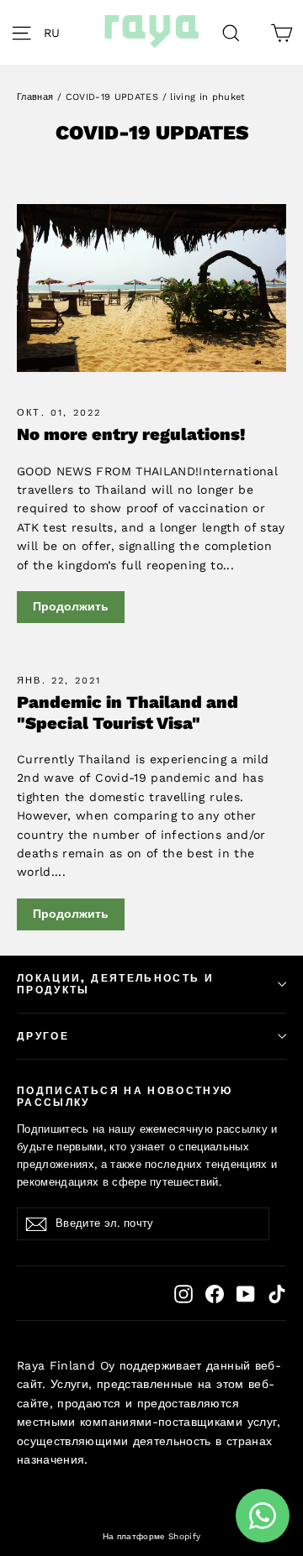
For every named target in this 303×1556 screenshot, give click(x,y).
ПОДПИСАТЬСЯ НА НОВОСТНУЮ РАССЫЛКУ (124, 1096)
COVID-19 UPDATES (112, 97)
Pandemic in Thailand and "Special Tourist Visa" (127, 712)
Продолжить (71, 606)
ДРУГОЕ (43, 1036)
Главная (35, 97)
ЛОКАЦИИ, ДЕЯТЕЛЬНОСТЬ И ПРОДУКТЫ (115, 984)
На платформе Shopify (152, 1536)
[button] (56, 32)
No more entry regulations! (131, 434)
